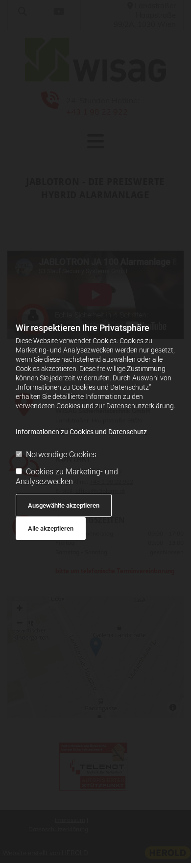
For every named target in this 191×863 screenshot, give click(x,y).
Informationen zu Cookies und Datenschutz (81, 432)
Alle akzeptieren (50, 528)
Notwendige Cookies (61, 454)
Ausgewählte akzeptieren (63, 505)
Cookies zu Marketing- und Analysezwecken (67, 476)
